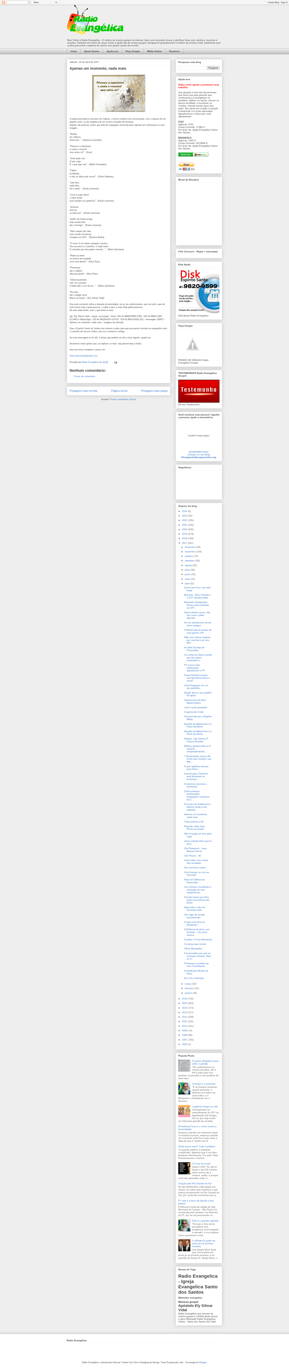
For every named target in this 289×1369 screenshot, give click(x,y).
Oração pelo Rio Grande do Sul (195, 1183)
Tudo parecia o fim (194, 821)
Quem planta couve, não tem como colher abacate (197, 615)
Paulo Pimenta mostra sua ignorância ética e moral (197, 678)
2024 (185, 511)
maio (188, 579)
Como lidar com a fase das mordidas (196, 861)
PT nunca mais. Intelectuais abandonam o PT (194, 668)
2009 (185, 1030)
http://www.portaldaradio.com (84, 356)
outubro (189, 556)
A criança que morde (195, 944)
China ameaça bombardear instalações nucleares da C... (197, 795)
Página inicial (119, 390)
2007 (185, 1039)
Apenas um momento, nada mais (196, 815)
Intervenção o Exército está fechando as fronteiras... (196, 776)
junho (188, 574)
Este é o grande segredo (205, 1220)
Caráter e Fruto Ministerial (198, 939)
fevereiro (190, 988)
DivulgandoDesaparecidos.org (198, 457)
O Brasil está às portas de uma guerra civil (198, 631)
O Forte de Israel (201, 1163)
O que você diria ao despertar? (194, 923)
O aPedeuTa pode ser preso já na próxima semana (203, 1243)
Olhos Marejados (193, 948)
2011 (185, 1021)
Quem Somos (91, 51)
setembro (190, 560)
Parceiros (174, 51)
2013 (185, 1012)
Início (74, 51)
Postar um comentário (84, 376)
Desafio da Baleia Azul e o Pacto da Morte (198, 725)
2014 (185, 1007)
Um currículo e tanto (195, 867)
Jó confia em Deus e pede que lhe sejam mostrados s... (198, 657)
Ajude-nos (112, 51)
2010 (185, 1026)
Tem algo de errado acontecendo (194, 916)
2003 (185, 1044)
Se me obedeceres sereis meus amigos (197, 624)
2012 (185, 1016)
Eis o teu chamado (194, 978)
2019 (185, 534)
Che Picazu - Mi (192, 855)
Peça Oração (133, 51)
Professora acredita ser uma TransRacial (196, 965)
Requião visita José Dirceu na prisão (194, 827)
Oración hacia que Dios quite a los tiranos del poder (196, 900)
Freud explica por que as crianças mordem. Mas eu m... (197, 956)
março (188, 983)
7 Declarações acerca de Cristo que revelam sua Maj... (197, 759)
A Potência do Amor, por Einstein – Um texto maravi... (197, 932)
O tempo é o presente (203, 1083)
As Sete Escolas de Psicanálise (194, 649)
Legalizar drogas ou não (205, 1106)
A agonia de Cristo (194, 712)
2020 (185, 529)
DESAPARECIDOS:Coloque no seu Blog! (198, 453)
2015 (185, 1003)
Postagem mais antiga (154, 390)
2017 (185, 543)
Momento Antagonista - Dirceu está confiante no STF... (196, 605)
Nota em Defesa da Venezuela (194, 881)
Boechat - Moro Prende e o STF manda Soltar (197, 596)
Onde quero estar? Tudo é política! (196, 1146)
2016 (185, 998)
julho (187, 569)
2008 (185, 1035)
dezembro (190, 547)
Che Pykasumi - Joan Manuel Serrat (195, 849)
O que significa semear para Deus (196, 768)
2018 (185, 538)
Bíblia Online (154, 51)
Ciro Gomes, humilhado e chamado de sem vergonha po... (197, 890)
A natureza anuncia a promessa (195, 785)
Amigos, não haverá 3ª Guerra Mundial (196, 740)
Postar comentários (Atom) (123, 399)
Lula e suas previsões (195, 707)
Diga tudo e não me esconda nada (194, 908)
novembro (190, 551)
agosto (189, 565)
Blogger (202, 1362)
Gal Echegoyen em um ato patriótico (196, 687)
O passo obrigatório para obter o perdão (205, 1062)
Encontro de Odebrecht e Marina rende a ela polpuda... (197, 807)
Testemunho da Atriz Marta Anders (195, 701)
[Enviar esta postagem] (115, 362)
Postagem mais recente (84, 390)
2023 (185, 515)
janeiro (189, 993)
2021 (185, 525)
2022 (185, 520)
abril (187, 583)
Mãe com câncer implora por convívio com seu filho (197, 640)
